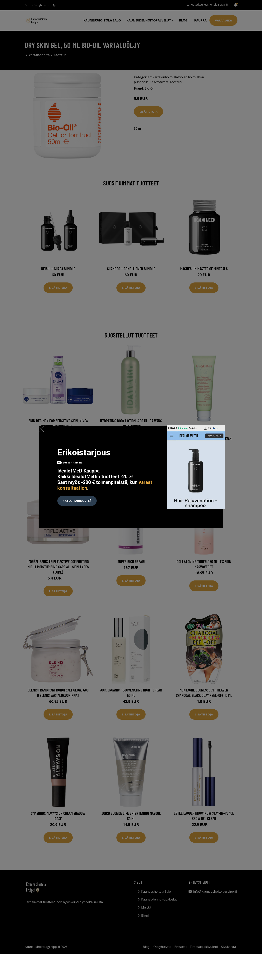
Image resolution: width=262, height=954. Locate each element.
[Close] (41, 429)
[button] (77, 501)
